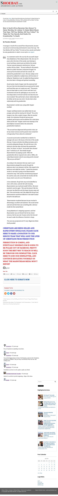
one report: (31, 52)
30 (51, 470)
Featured (17, 38)
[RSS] (5, 293)
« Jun (39, 473)
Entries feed (40, 482)
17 (54, 466)
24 (54, 468)
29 (49, 470)
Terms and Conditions (26, 490)
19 (41, 468)
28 (46, 470)
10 (54, 464)
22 (49, 468)
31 (54, 470)
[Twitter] (8, 293)
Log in (39, 480)
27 (44, 470)
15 (49, 466)
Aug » (41, 473)
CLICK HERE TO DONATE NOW (17, 279)
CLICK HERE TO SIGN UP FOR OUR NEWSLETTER (14, 290)
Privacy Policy (5, 490)
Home (10, 18)
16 (51, 466)
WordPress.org (40, 484)
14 (46, 466)
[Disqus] (21, 323)
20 (44, 468)
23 (51, 468)
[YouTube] (14, 293)
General (21, 38)
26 (41, 470)
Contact (11, 490)
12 (41, 466)
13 (44, 466)
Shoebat (6, 38)
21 (46, 468)
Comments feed (40, 483)
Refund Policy (17, 490)
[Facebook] (11, 293)
